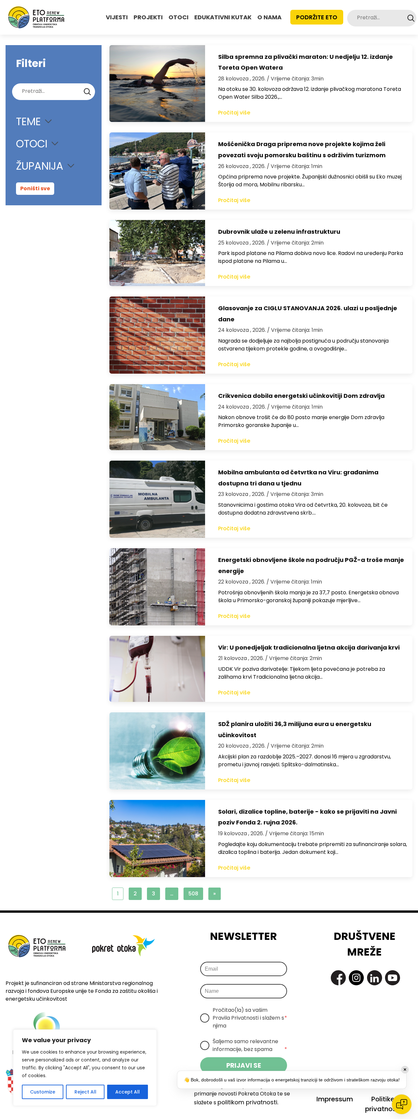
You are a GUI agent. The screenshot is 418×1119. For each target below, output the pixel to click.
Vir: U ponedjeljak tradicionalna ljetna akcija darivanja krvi (309, 647)
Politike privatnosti (382, 1103)
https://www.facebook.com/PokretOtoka (338, 977)
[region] (85, 1067)
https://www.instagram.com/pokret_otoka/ (356, 977)
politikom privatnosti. (247, 1102)
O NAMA (269, 17)
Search (411, 18)
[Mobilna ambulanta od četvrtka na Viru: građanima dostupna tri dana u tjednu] (157, 499)
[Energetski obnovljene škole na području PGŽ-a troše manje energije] (157, 586)
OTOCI (178, 17)
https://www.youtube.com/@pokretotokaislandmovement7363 (392, 977)
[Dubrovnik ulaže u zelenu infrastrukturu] (157, 253)
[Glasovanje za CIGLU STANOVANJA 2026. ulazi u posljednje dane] (157, 335)
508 (193, 893)
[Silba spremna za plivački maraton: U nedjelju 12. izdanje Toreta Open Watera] (157, 83)
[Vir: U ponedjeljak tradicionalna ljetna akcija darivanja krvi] (157, 669)
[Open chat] (401, 1104)
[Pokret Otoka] (36, 17)
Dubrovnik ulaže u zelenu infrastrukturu (279, 232)
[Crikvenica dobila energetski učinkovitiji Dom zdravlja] (157, 417)
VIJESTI (117, 17)
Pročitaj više (234, 112)
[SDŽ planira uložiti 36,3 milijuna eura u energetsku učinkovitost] (157, 750)
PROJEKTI (148, 17)
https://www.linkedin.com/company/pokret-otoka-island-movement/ (374, 977)
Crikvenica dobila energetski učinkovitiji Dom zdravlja (301, 396)
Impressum (334, 1099)
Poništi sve (35, 188)
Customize (42, 1092)
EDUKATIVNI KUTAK (222, 17)
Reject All (85, 1092)
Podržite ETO (316, 17)
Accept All (127, 1092)
